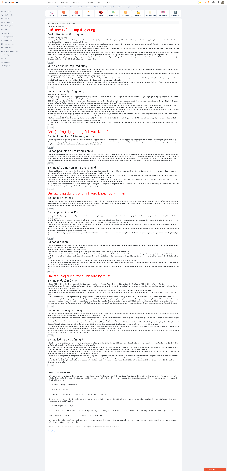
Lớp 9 (112, 7)
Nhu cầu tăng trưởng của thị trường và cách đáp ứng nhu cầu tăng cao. (75, 415)
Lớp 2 (56, 7)
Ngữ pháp (6, 33)
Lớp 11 (129, 7)
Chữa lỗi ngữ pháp (8, 26)
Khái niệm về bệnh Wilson (58, 390)
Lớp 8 (104, 7)
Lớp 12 (137, 7)
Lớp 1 (48, 7)
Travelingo (7, 55)
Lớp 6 (88, 7)
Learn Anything (8, 40)
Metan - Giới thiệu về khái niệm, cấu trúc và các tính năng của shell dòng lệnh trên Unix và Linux (84, 427)
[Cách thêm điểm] (205, 2)
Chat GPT (6, 18)
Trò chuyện (64, 2)
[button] (223, 2)
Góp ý (100, 2)
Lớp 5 (80, 7)
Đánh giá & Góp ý (9, 36)
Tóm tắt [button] (50, 62)
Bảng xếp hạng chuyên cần (11, 51)
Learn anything (53, 23)
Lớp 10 (120, 7)
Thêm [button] (108, 2)
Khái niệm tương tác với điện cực (61, 406)
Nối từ (5, 58)
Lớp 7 (96, 7)
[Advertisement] (204, 22)
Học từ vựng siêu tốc (9, 44)
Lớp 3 (64, 7)
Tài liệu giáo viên (8, 22)
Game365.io (89, 2)
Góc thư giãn (77, 2)
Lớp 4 (72, 7)
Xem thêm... (51, 431)
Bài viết (6, 29)
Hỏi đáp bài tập (8, 15)
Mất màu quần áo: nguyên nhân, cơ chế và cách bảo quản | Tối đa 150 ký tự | (77, 394)
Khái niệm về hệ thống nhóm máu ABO (63, 385)
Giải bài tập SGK (51, 2)
